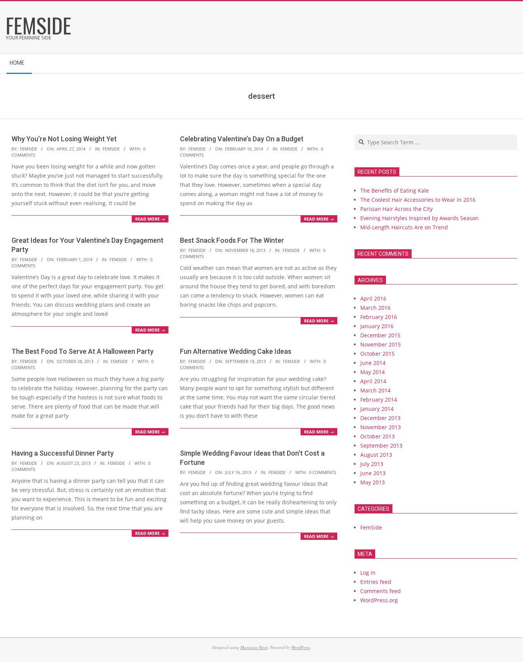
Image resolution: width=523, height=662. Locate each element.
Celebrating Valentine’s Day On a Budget (242, 139)
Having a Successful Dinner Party (62, 453)
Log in (368, 572)
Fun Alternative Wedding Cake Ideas (235, 351)
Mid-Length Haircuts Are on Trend (404, 227)
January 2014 (377, 408)
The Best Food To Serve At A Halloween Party (82, 351)
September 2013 (381, 445)
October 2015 (377, 353)
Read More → (150, 219)
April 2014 (373, 381)
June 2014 (373, 362)
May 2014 (372, 372)
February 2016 (378, 316)
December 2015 (380, 335)
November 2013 (380, 427)
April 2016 (373, 298)
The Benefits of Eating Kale (394, 190)
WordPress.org (379, 600)
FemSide (111, 149)
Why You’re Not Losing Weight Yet (64, 139)
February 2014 (378, 399)
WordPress (300, 647)
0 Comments (322, 472)
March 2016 (375, 307)
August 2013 (376, 454)
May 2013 (372, 482)
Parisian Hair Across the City (396, 208)
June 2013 (373, 473)
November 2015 (380, 344)
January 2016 (377, 326)
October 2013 (377, 436)
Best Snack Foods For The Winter (232, 240)
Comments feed (380, 591)
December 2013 (380, 418)
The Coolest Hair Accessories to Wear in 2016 (418, 199)
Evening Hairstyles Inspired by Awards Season (419, 218)
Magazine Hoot (254, 647)
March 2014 (375, 390)
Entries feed (375, 581)
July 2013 (371, 463)
